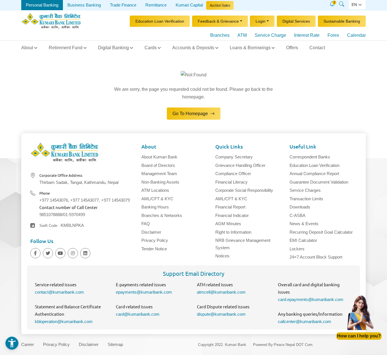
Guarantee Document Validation (319, 182)
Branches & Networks (161, 215)
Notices (222, 256)
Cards (150, 47)
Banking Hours (155, 207)
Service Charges (305, 190)
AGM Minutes (228, 223)
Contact (317, 47)
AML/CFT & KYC (157, 198)
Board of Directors (158, 165)
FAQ (145, 223)
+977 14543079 (115, 200)
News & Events (304, 223)
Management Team (159, 173)
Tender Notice (154, 248)
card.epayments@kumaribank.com (310, 299)
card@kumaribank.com (138, 314)
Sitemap (115, 344)
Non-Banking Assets (160, 182)
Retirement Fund (65, 47)
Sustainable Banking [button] (342, 21)
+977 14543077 (84, 200)
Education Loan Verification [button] (159, 21)
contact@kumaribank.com (59, 292)
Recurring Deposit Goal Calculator (321, 232)
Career (27, 344)
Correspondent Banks (310, 157)
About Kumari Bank (159, 157)
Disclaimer (151, 232)
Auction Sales (219, 5)
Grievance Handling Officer (240, 165)
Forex (333, 35)
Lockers (297, 248)
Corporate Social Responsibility (244, 190)
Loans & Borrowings (250, 47)
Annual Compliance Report (314, 173)
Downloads (300, 207)
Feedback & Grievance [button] (218, 21)
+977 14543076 (53, 200)
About (27, 47)
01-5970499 (74, 214)
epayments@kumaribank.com (144, 292)
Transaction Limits (306, 198)
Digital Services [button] (296, 21)
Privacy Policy (154, 240)
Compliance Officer (233, 173)
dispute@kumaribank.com (221, 314)
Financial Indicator (232, 215)
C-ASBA (297, 215)
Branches (219, 35)
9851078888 (50, 214)
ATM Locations (155, 190)
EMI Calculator (303, 240)
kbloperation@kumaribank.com (64, 321)
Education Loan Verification (314, 165)
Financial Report (230, 207)
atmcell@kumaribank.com (221, 292)
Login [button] (260, 21)
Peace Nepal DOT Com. (294, 345)
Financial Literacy (231, 182)
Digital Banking (113, 47)
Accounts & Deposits (193, 47)
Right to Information (233, 232)
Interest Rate (307, 35)
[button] (332, 3)
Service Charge (270, 35)
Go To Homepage (191, 113)
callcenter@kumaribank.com (304, 321)
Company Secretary (234, 157)
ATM (242, 35)
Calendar (356, 35)
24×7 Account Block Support (316, 257)
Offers (292, 47)
